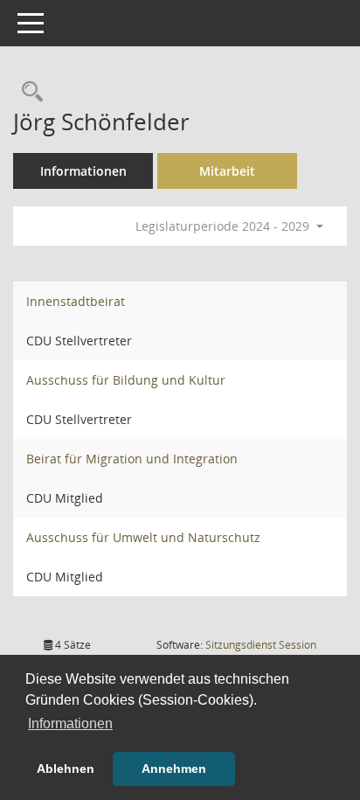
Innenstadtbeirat (75, 301)
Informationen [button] (70, 723)
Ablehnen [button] (65, 769)
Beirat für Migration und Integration (132, 458)
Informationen (83, 171)
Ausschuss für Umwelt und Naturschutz (143, 537)
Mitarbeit (227, 171)
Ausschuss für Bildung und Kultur (125, 380)
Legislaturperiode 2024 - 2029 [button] (224, 226)
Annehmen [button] (174, 769)
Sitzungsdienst (260, 644)
